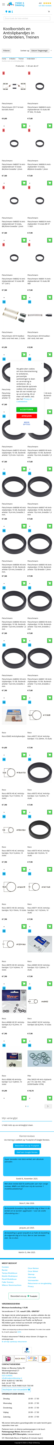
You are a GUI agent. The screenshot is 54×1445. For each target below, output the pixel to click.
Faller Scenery (7, 1282)
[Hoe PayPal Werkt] (27, 1353)
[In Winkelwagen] (24, 126)
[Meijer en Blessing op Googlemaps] (7, 12)
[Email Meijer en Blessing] (9, 12)
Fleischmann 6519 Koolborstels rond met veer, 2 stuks (13, 337)
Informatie (32, 1277)
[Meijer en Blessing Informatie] (12, 12)
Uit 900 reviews (45, 5)
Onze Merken (33, 1268)
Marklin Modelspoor (10, 1276)
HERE (19, 1332)
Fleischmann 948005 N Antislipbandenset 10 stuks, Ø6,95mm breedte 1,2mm (13, 224)
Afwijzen (27, 416)
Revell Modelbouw (9, 1279)
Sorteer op (24, 50)
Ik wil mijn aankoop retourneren (14, 1342)
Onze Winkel (33, 1271)
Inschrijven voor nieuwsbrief (15, 1390)
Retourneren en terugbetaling (39, 1283)
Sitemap (31, 1274)
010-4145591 (7, 1376)
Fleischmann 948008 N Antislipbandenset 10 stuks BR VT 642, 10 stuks (39, 109)
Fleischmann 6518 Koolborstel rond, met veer (39, 337)
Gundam (5, 1267)
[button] (4, 126)
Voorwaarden (33, 1280)
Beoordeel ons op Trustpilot (27, 1145)
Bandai (4, 1270)
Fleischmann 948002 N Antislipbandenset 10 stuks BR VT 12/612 (13, 281)
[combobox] (27, 18)
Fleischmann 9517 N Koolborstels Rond (13, 108)
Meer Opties (26, 423)
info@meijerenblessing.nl (12, 1378)
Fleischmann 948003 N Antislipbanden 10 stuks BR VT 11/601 (39, 224)
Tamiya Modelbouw (9, 1273)
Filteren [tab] (6, 50)
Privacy (31, 1286)
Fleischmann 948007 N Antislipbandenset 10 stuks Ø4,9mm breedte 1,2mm (13, 166)
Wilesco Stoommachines (11, 1285)
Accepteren (26, 409)
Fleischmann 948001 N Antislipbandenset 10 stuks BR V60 (39, 281)
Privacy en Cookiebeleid (24, 400)
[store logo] (15, 4)
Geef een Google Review (27, 1152)
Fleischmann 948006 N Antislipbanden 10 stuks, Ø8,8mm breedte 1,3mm (39, 166)
